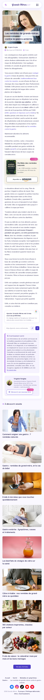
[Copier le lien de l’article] (32, 328)
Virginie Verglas (13, 47)
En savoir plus (11, 370)
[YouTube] (27, 687)
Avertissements (24, 694)
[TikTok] (22, 687)
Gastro (4, 680)
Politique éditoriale (32, 691)
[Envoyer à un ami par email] (37, 328)
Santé (15, 678)
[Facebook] (12, 687)
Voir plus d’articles (22, 667)
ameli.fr (13, 149)
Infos (16, 694)
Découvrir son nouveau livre (22, 391)
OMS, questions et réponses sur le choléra (20, 113)
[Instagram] (17, 687)
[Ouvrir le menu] (37, 5)
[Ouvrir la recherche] (6, 5)
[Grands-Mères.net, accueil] (21, 5)
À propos (21, 691)
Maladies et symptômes (28, 678)
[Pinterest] (32, 687)
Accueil (7, 678)
